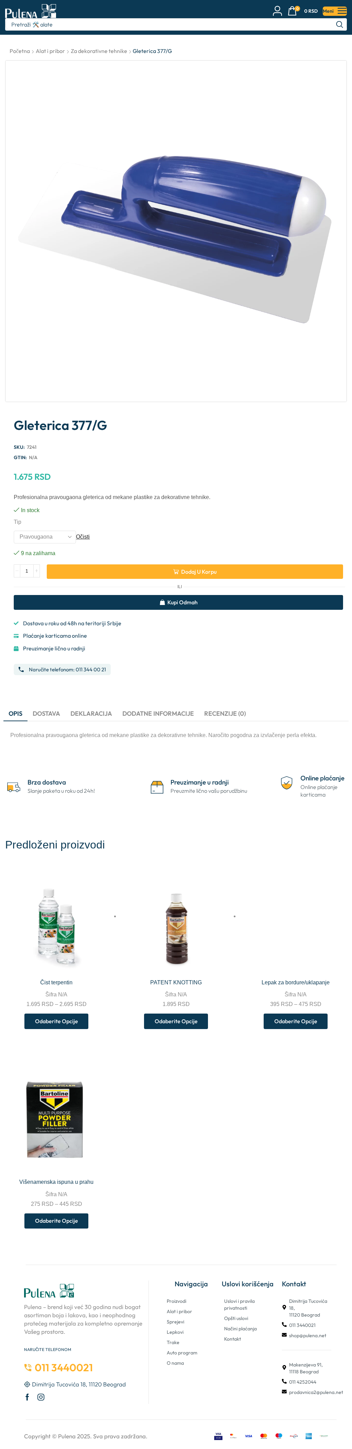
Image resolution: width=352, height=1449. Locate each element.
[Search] (339, 24)
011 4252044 (302, 1382)
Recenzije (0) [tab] (225, 713)
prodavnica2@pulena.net (316, 1392)
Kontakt (232, 1339)
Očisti (83, 537)
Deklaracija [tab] (91, 713)
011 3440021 (302, 1325)
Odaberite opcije (106, 964)
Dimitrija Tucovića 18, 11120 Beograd (308, 1308)
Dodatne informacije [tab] (158, 713)
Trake (173, 1342)
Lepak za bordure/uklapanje (296, 982)
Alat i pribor (50, 50)
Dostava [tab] (46, 713)
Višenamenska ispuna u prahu (56, 1182)
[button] (303, 11)
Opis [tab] (15, 713)
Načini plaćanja (240, 1329)
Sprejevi (175, 1322)
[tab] (15, 713)
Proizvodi (176, 1301)
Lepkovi (175, 1332)
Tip (17, 522)
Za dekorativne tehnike (99, 50)
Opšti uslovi (236, 1318)
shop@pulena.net (307, 1335)
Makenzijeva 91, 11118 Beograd (306, 1368)
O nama (175, 1363)
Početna (20, 50)
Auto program (182, 1353)
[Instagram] (40, 1397)
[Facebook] (27, 1397)
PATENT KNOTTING (176, 982)
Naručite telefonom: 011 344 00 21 (67, 669)
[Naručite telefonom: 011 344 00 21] (21, 669)
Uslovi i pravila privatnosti (239, 1304)
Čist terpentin (56, 982)
